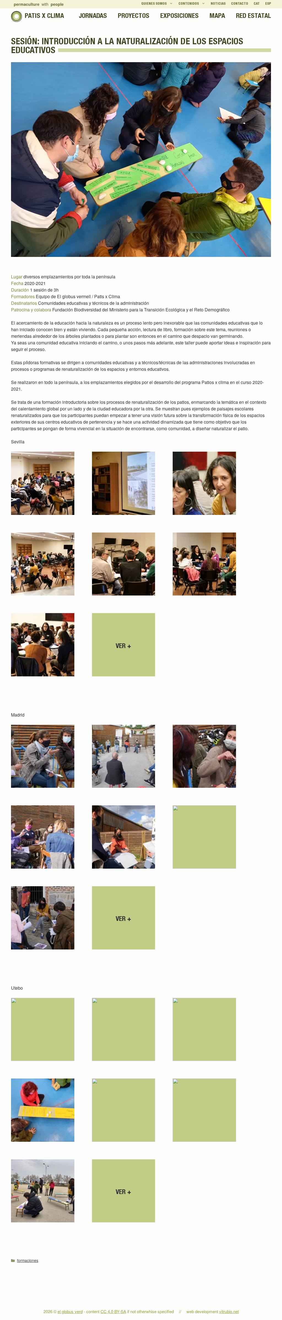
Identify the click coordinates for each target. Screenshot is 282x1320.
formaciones (27, 1260)
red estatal (253, 16)
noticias (218, 4)
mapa (217, 16)
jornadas (93, 16)
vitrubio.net (229, 1311)
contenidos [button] (188, 4)
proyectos (133, 16)
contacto (239, 4)
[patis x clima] (16, 16)
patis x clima (44, 16)
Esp (268, 4)
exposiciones (179, 16)
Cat (257, 4)
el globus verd (70, 1311)
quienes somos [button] (154, 4)
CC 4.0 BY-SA (113, 1311)
